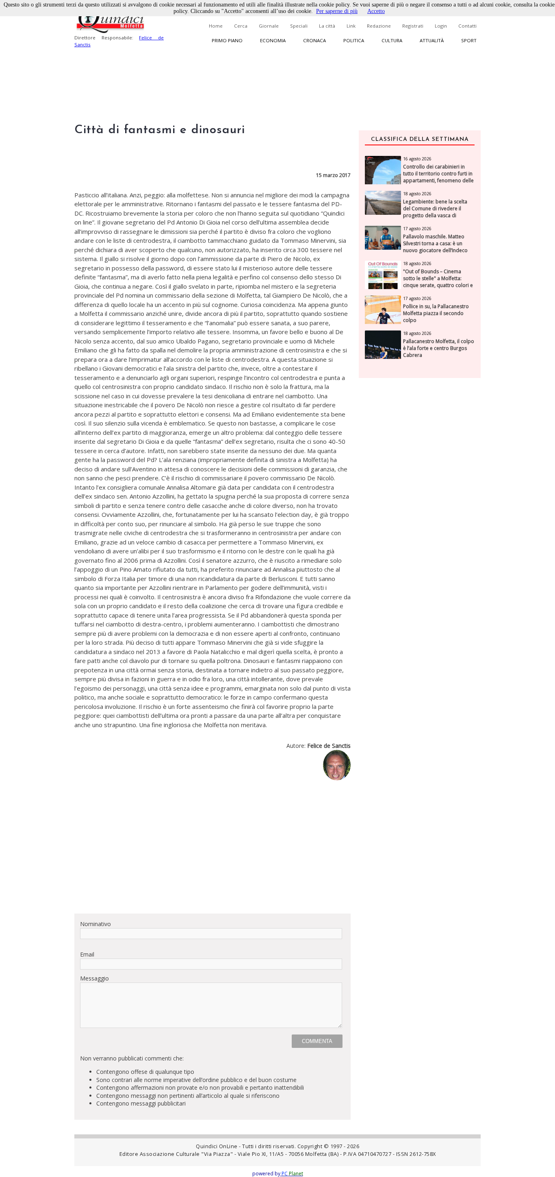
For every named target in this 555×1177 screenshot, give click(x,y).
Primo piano (227, 40)
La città (327, 26)
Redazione (379, 26)
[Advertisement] (212, 850)
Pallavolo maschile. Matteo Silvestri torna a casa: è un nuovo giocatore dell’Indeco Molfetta (435, 246)
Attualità (432, 40)
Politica (353, 40)
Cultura (392, 40)
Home (216, 26)
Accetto (376, 11)
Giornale (269, 26)
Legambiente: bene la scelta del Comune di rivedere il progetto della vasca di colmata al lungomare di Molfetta (435, 215)
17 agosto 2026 (417, 228)
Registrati (412, 26)
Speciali (299, 26)
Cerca (240, 26)
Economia (273, 40)
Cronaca (314, 40)
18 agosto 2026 (417, 194)
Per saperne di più (337, 11)
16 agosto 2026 (417, 159)
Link (351, 26)
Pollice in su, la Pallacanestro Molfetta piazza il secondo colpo (436, 313)
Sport (469, 40)
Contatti (467, 26)
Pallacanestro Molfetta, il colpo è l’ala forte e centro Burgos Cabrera (438, 348)
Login (441, 26)
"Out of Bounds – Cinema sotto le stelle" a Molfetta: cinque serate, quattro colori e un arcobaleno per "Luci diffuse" (438, 285)
